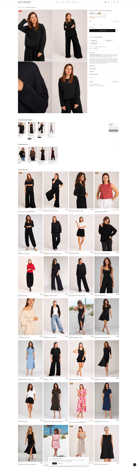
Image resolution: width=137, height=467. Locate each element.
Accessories (74, 2)
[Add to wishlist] (41, 173)
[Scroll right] (118, 144)
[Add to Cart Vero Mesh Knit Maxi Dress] (56, 159)
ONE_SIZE (29, 138)
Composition (92, 65)
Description (92, 52)
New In (57, 2)
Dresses (68, 2)
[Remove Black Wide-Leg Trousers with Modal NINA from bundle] (28, 123)
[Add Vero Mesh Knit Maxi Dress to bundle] (48, 123)
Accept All (54, 463)
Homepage (20, 7)
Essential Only (60, 463)
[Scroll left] (115, 144)
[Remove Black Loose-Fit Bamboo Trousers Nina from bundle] (38, 123)
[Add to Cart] (41, 206)
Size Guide (91, 71)
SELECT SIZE (103, 30)
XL (101, 24)
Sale (80, 2)
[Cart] (118, 2)
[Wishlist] (115, 2)
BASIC (24, 7)
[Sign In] (112, 2)
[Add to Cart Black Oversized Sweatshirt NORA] (26, 159)
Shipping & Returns (93, 74)
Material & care (92, 68)
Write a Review (116, 81)
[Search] (109, 2)
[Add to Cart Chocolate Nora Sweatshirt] (36, 159)
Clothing (63, 2)
